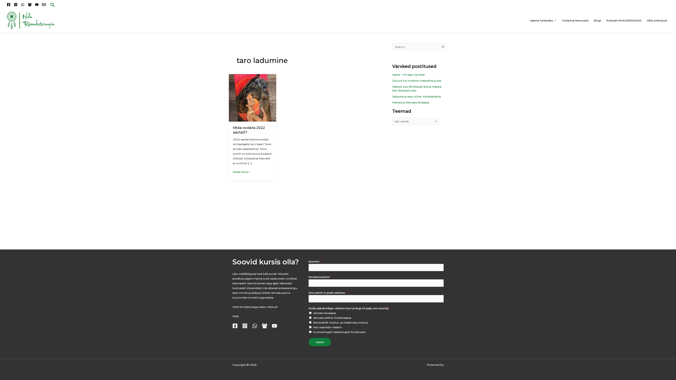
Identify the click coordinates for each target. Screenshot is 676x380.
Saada (320, 342)
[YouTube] (36, 4)
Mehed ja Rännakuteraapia (410, 102)
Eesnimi (315, 261)
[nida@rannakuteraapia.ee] (43, 4)
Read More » (241, 172)
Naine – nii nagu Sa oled (408, 74)
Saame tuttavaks (541, 20)
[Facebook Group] (29, 4)
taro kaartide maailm (327, 327)
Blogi (597, 20)
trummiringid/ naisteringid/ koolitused (339, 332)
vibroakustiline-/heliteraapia (332, 317)
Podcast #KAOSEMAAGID (623, 20)
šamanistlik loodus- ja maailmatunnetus (340, 322)
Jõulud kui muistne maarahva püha (416, 80)
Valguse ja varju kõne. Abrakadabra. (416, 96)
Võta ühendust (657, 20)
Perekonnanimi (320, 277)
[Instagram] (15, 4)
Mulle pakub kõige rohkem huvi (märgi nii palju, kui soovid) (349, 308)
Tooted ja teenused (575, 20)
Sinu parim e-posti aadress (328, 292)
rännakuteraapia (324, 313)
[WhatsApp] (22, 4)
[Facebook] (8, 4)
